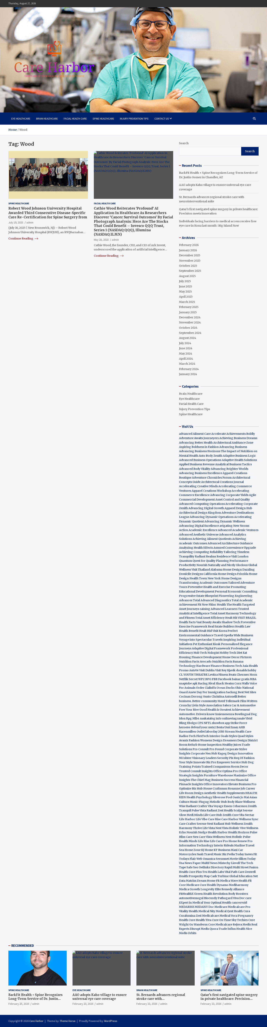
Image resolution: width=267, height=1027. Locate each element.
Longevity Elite (211, 889)
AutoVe (194, 670)
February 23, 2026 (83, 1003)
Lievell (235, 863)
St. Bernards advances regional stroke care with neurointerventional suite (160, 998)
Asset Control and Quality (232, 499)
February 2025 (189, 307)
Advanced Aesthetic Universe (199, 534)
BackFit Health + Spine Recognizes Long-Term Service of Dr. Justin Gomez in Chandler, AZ (35, 998)
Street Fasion (249, 867)
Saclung (231, 692)
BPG (208, 679)
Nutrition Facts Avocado (195, 661)
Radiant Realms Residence (213, 556)
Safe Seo (192, 867)
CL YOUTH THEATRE (193, 674)
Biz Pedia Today (233, 854)
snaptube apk (188, 683)
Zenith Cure (231, 815)
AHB (242, 727)
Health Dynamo (217, 885)
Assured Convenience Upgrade (234, 547)
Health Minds (188, 841)
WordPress (110, 1021)
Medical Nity (206, 911)
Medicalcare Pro (239, 907)
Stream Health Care (238, 731)
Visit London (239, 556)
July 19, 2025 (15, 222)
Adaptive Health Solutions (239, 460)
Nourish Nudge (196, 832)
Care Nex (192, 837)
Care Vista (205, 837)
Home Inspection (210, 744)
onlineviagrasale (233, 718)
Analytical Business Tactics (233, 464)
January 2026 (188, 250)
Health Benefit (189, 631)
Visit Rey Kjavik (225, 670)
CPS (200, 723)
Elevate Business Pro (242, 784)
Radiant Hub (222, 823)
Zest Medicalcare (207, 915)
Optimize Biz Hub (191, 788)
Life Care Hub (212, 815)
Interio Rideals (224, 845)
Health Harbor (218, 832)
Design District (247, 740)
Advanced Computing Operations (202, 504)
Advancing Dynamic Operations (212, 517)
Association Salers (218, 705)
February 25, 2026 (18, 1003)
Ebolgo (192, 723)
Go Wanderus (198, 924)
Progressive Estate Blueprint (198, 596)
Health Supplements (231, 793)
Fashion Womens (200, 740)
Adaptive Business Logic (239, 455)
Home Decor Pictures (237, 657)
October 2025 (188, 265)
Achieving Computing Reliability (201, 552)
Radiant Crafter (196, 806)
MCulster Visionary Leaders (198, 758)
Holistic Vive (237, 828)
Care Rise (214, 819)
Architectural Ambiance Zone (233, 442)
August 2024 (187, 338)
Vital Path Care (234, 872)
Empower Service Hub (232, 762)
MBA (253, 679)
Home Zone (193, 850)
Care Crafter (187, 823)
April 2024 (186, 358)
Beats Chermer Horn (243, 674)
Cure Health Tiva (200, 920)
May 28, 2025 (101, 239)
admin (29, 222)
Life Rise (203, 841)
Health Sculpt (233, 810)
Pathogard (225, 898)
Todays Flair (187, 858)
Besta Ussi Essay (227, 727)
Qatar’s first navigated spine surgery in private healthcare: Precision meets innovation (229, 998)
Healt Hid (205, 631)
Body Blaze (235, 802)
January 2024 (188, 374)
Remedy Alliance (232, 889)
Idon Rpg (185, 718)
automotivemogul (191, 898)
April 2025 (186, 296)
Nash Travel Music (209, 854)
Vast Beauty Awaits (208, 622)
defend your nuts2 (203, 727)
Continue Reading (21, 238)
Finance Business (223, 666)
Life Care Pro (219, 841)
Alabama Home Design (226, 569)
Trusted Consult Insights (196, 771)
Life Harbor (187, 819)
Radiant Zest (215, 810)
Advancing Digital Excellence (199, 525)
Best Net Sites (247, 692)
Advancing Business (233, 447)
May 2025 (185, 291)
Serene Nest (205, 823)
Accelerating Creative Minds (198, 486)
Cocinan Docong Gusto (195, 696)
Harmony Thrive (190, 828)
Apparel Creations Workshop (211, 490)
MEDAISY (201, 907)
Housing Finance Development (200, 657)
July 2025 (185, 281)
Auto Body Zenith (210, 455)
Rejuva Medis (242, 924)
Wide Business (243, 635)
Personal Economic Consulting (236, 591)
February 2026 (189, 245)
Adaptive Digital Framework (211, 648)
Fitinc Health (217, 604)
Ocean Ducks (226, 687)
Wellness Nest (222, 837)
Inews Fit (251, 854)
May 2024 (185, 353)
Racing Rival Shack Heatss (216, 683)
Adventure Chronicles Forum (212, 477)
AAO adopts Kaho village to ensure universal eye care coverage (100, 997)
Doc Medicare (217, 907)
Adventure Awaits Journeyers (199, 438)
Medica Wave (229, 880)
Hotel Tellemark (229, 701)
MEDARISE (186, 907)
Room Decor (239, 766)
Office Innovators (215, 784)
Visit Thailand (201, 569)
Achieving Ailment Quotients (212, 539)
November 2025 (190, 260)
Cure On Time (221, 920)
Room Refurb (188, 744)
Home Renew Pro (240, 841)
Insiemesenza (225, 714)
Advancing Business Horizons (199, 451)
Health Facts (187, 622)
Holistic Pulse (241, 837)
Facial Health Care (75, 118)
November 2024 (190, 322)
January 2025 (188, 312)
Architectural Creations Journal (222, 482)
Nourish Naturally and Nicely (215, 565)
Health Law (242, 626)
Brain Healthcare (47, 118)
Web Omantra (206, 858)
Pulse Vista (199, 810)
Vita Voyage (215, 806)
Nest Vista (221, 828)
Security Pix (225, 758)
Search (184, 143)
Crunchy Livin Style (192, 705)
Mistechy (224, 863)
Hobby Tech (228, 652)
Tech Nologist (209, 652)
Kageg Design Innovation (235, 753)
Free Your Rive (189, 709)
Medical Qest (224, 911)
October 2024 (188, 327)
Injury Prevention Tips (134, 118)
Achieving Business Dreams (238, 438)
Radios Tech (187, 736)
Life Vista (208, 828)
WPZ (201, 679)
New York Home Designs (224, 578)
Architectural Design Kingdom (200, 512)
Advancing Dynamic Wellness (224, 521)
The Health (234, 604)
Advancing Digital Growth (206, 508)
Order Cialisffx (206, 687)
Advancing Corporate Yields (229, 495)
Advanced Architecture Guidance (230, 543)
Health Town (198, 578)
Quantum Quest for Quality (197, 561)
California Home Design (220, 574)
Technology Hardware (194, 666)
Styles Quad (237, 736)
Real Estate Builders (221, 626)
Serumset (222, 858)
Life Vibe (201, 819)
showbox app (221, 723)
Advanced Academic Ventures (238, 530)
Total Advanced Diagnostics (212, 600)
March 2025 (187, 302)
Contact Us (161, 118)
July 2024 (185, 343)
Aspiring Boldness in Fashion (199, 447)
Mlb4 (195, 718)
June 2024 (185, 348)
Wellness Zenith (242, 823)
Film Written (248, 701)
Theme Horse (67, 1021)
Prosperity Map (199, 876)
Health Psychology (199, 797)
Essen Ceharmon (235, 806)
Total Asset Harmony (224, 613)
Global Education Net (243, 876)
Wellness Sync (248, 819)
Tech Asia (241, 666)
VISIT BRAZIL (247, 617)
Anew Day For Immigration (206, 692)
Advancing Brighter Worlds (229, 469)
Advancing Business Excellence (200, 473)
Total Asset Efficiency (210, 617)
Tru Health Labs (213, 872)
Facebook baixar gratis (233, 679)
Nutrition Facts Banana (227, 661)
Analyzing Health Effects (196, 547)
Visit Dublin (207, 670)
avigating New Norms (234, 525)
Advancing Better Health (196, 442)
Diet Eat (242, 652)
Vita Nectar (246, 815)
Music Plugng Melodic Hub (208, 802)
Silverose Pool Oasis (226, 797)
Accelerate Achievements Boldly (233, 434)
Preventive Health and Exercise (209, 587)
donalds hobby (246, 670)
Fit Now (203, 604)
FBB (215, 679)
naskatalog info (210, 718)
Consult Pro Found (211, 749)
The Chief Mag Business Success (213, 780)
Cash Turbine (219, 876)
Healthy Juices (231, 744)
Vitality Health (188, 911)
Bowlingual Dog (246, 714)
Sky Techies (239, 920)
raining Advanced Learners (218, 609)
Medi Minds (195, 815)
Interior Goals (218, 736)
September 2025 (190, 271)
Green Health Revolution (211, 894)
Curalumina (187, 915)
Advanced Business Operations (200, 460)
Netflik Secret (188, 679)
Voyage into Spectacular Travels (201, 639)
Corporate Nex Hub (204, 753)
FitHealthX (186, 894)
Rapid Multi (232, 867)
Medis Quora (209, 929)
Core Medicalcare (220, 924)
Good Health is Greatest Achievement (224, 709)
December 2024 (190, 317)
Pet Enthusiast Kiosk (206, 644)
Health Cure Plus (190, 872)
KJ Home (207, 850)
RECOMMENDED (22, 945)
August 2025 (187, 276)
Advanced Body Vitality (194, 469)
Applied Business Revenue (197, 464)
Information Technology (196, 845)
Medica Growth (189, 889)
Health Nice (244, 929)
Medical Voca (228, 915)
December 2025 (189, 255)
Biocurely (210, 898)
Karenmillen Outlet (192, 731)
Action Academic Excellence (198, 530)
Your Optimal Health (217, 902)
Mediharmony (238, 885)
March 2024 (187, 363)
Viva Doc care (242, 898)
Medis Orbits (187, 933)
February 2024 (189, 369)
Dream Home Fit (208, 880)
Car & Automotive (244, 705)
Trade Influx (227, 929)
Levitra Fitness (218, 674)
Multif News (209, 863)
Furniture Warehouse (218, 775)
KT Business (222, 850)
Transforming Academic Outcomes (203, 582)
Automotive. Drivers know (197, 714)
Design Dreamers (225, 740)
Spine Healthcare (103, 118)
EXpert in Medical (191, 902)
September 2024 (190, 333)
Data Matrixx (187, 880)
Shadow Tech (231, 622)
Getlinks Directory (211, 867)
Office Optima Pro (225, 771)
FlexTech (202, 736)
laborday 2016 (214, 731)
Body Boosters (238, 894)
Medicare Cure (196, 885)
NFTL (207, 723)
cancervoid (239, 902)
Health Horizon (238, 832)
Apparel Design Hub (238, 508)
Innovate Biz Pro (204, 762)
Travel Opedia (223, 635)
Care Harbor (229, 819)
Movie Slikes (237, 858)
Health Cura (242, 911)
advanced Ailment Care (195, 434)
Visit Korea (219, 631)
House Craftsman (215, 788)
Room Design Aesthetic (201, 793)
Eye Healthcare (20, 118)
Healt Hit (231, 617)
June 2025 (185, 286)
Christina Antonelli (224, 696)
